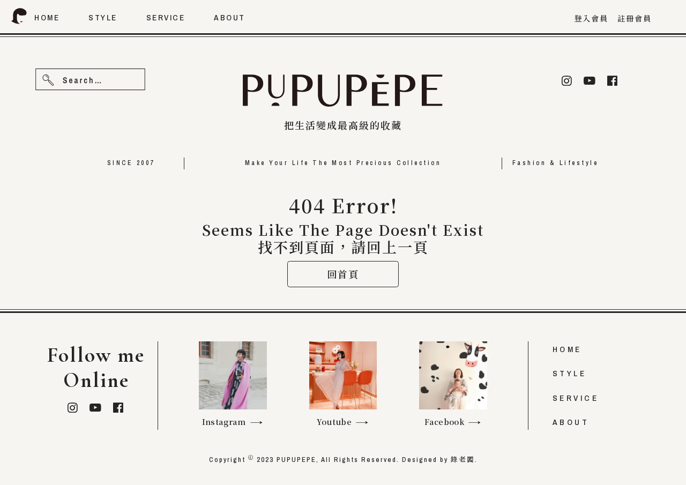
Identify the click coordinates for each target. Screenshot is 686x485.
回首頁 (343, 274)
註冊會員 (634, 18)
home (46, 17)
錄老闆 (463, 459)
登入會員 (591, 18)
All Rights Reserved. (360, 459)
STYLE (570, 373)
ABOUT (571, 422)
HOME (567, 349)
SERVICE (576, 398)
